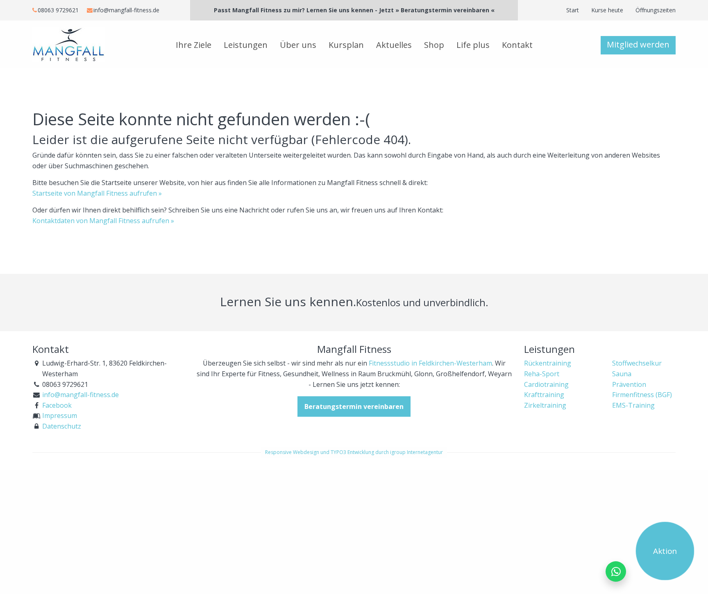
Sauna (621, 373)
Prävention (629, 384)
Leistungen (246, 44)
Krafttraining (544, 394)
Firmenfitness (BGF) (642, 394)
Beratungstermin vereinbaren (354, 406)
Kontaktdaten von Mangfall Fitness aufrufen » (103, 220)
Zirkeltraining (545, 405)
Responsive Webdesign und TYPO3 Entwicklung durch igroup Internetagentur (354, 452)
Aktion (665, 551)
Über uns (298, 44)
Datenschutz (61, 426)
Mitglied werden (638, 44)
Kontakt (517, 44)
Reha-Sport (541, 373)
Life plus (473, 44)
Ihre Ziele (193, 44)
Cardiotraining (546, 384)
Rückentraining (547, 363)
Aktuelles (394, 44)
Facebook (57, 405)
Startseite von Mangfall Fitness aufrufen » (97, 193)
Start (572, 10)
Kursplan (346, 44)
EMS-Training (633, 405)
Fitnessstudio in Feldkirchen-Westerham (430, 363)
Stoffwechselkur (637, 363)
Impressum (59, 415)
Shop (434, 44)
